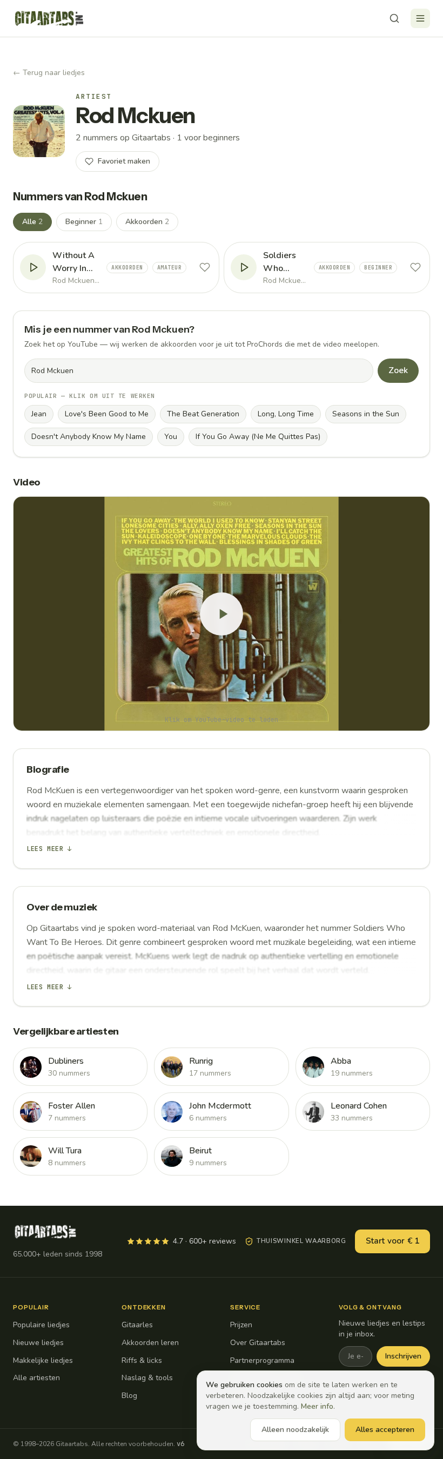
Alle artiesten (36, 1378)
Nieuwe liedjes (38, 1343)
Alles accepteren (384, 1429)
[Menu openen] (420, 18)
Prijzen (241, 1325)
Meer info (317, 1406)
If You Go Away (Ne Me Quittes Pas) (258, 436)
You (170, 436)
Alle (32, 222)
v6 (180, 1444)
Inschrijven (403, 1356)
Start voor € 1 (392, 1240)
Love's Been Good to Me (107, 414)
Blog (129, 1395)
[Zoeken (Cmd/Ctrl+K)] (394, 18)
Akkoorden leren (150, 1343)
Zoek (398, 370)
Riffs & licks (142, 1360)
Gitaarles (137, 1325)
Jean (38, 414)
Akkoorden (147, 222)
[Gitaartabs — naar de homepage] (49, 18)
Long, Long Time (286, 414)
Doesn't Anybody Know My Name (88, 436)
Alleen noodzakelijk (295, 1429)
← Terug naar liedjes (49, 72)
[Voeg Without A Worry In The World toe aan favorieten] (204, 267)
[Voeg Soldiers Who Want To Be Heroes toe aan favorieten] (415, 267)
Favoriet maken (124, 161)
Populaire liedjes (41, 1325)
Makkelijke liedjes (43, 1360)
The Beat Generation (203, 414)
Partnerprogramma (262, 1360)
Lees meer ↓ (49, 849)
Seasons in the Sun (365, 414)
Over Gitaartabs (257, 1343)
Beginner (84, 222)
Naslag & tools (147, 1378)
